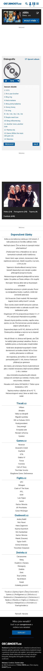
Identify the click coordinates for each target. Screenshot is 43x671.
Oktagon (21, 485)
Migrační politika (21, 417)
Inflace (21, 407)
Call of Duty (21, 467)
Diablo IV (21, 457)
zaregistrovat (25, 624)
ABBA (25, 12)
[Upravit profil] (37, 13)
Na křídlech (21, 579)
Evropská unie (21, 430)
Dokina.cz (33, 600)
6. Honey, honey (9, 107)
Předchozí (9, 144)
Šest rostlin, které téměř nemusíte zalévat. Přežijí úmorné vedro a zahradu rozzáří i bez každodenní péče (21, 307)
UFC (21, 482)
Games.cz (21, 440)
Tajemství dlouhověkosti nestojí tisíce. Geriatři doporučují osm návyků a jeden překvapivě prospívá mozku (21, 270)
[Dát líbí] (7, 80)
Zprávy (15, 592)
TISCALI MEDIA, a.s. (22, 665)
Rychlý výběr (30, 21)
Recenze (21, 444)
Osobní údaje (19, 663)
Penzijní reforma (21, 433)
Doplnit (21, 632)
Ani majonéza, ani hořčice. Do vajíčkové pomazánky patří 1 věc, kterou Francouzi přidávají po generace (21, 359)
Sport (21, 592)
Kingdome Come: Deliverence (21, 473)
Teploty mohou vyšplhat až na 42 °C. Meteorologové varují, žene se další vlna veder (21, 393)
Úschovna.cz (33, 597)
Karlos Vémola (21, 504)
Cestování (34, 592)
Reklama (4, 663)
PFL (21, 491)
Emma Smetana (21, 545)
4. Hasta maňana (10, 100)
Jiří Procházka (21, 507)
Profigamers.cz (20, 594)
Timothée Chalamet (21, 548)
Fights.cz (21, 478)
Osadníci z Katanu (22, 563)
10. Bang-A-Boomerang (12, 121)
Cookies (11, 663)
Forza (21, 460)
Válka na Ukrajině (21, 414)
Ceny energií (21, 426)
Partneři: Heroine (21, 614)
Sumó (21, 501)
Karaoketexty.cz (21, 597)
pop (29, 15)
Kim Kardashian (21, 532)
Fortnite (21, 464)
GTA (21, 454)
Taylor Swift (21, 541)
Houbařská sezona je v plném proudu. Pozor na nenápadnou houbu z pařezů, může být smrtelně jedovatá (21, 292)
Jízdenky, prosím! (21, 585)
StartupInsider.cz (21, 605)
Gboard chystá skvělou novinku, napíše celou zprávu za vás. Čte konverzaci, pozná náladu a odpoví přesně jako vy (21, 323)
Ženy (27, 592)
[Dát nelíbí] (17, 80)
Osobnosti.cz (21, 515)
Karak (21, 582)
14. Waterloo (8, 139)
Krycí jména (21, 575)
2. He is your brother (11, 94)
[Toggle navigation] (37, 3)
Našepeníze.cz (20, 603)
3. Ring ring (8, 97)
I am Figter (21, 498)
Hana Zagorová (22, 525)
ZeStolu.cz (32, 594)
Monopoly (21, 566)
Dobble (21, 569)
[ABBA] (12, 16)
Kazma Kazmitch (21, 529)
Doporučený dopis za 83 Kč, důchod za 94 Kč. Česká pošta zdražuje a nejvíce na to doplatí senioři (21, 332)
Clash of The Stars (21, 488)
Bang (22, 559)
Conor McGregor (21, 511)
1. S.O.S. (7, 90)
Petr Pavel (21, 522)
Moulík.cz (16, 600)
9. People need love (11, 117)
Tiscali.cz (21, 403)
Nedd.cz (8, 600)
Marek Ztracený (21, 538)
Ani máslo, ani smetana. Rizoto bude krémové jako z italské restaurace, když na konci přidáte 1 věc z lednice (21, 368)
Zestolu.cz (21, 552)
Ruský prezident (21, 423)
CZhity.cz (9, 603)
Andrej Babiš (21, 519)
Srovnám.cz (31, 603)
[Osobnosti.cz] (12, 3)
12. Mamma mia (9, 130)
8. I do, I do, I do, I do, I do (13, 114)
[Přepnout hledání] (26, 3)
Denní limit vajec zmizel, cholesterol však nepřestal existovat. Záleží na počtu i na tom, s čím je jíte (21, 261)
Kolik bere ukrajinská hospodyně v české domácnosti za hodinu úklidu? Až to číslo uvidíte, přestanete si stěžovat (21, 350)
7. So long (7, 110)
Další (36, 144)
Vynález (21, 436)
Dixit (21, 572)
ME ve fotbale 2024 (21, 420)
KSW (21, 495)
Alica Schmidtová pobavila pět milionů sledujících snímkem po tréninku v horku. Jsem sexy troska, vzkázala (21, 378)
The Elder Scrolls (21, 470)
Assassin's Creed (21, 448)
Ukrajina (21, 410)
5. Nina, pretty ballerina (12, 104)
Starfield (21, 451)
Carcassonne (21, 556)
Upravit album (33, 59)
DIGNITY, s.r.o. (6, 667)
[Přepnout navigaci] (30, 3)
